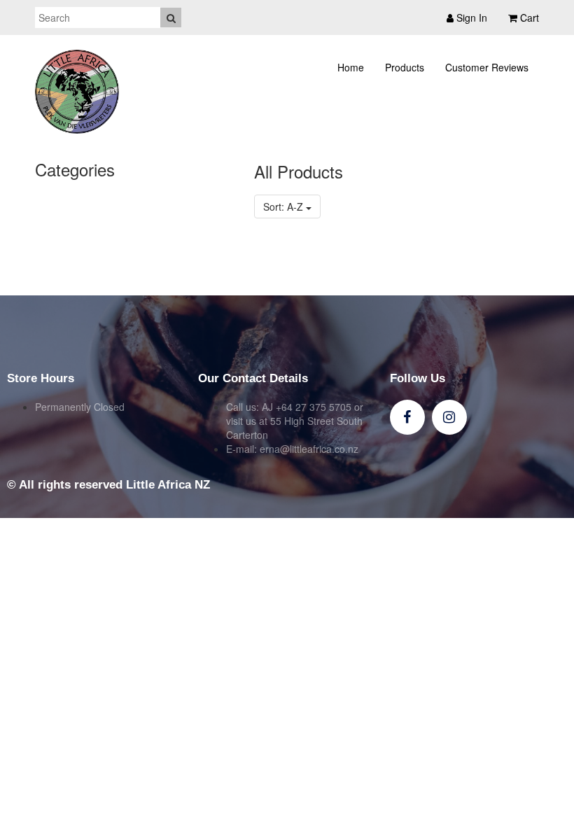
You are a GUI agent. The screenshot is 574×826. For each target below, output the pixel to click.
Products (404, 67)
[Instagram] (449, 417)
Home (350, 67)
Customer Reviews (486, 67)
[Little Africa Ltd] (77, 92)
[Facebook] (407, 417)
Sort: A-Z (284, 207)
